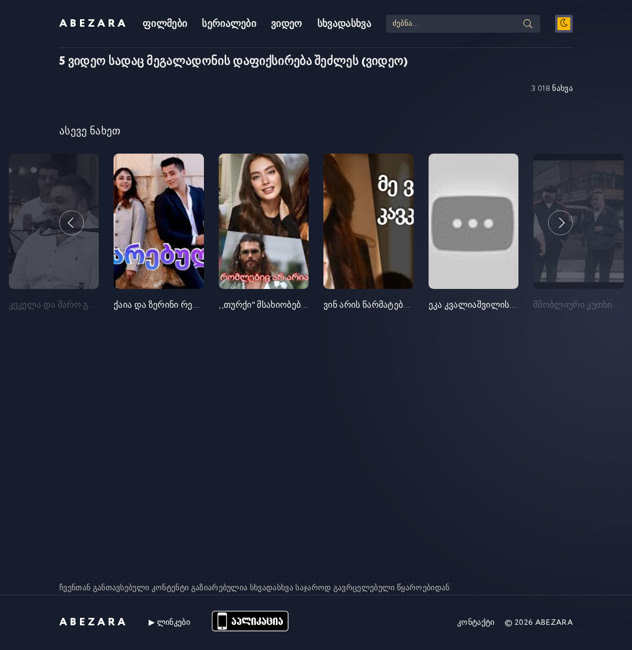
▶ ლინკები (169, 622)
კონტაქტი (476, 622)
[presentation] (71, 222)
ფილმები (165, 24)
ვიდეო (287, 24)
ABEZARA (93, 24)
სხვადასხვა (344, 24)
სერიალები (229, 24)
